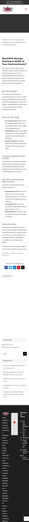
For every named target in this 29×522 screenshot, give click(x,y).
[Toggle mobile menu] (26, 9)
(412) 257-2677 (24, 433)
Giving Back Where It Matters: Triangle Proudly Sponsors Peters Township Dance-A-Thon (14, 394)
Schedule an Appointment (12, 347)
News (8, 255)
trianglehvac (6, 253)
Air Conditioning (20, 253)
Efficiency (4, 255)
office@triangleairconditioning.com (14, 3)
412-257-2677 (9, 344)
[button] (14, 423)
